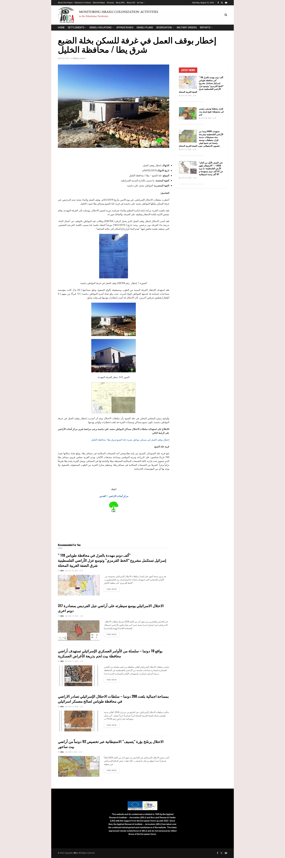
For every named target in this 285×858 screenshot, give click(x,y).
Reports (205, 27)
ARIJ (76, 853)
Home (61, 27)
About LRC (131, 2)
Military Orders (187, 27)
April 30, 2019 (63, 58)
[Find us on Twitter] (222, 2)
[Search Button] (226, 15)
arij (62, 570)
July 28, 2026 (205, 118)
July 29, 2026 (72, 570)
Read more (113, 589)
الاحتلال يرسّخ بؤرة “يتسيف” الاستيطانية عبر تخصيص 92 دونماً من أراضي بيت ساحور (111, 744)
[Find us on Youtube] (226, 2)
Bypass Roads (125, 27)
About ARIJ (120, 2)
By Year (140, 2)
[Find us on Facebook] (218, 2)
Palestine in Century (82, 2)
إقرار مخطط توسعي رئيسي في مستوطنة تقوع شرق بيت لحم (211, 111)
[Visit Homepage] (141, 15)
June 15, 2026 (72, 616)
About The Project (65, 2)
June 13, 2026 (72, 661)
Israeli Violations (100, 27)
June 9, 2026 (72, 752)
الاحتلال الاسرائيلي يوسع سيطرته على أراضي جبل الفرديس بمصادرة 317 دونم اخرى (111, 608)
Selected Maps (99, 2)
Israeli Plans (145, 27)
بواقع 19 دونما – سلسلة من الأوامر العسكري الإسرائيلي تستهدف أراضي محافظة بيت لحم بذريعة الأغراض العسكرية (110, 653)
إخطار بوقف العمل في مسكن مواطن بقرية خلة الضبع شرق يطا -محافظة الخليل (130, 439)
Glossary (110, 2)
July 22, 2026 (185, 149)
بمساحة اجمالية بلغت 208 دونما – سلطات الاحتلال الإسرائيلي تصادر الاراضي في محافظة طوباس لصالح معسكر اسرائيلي (113, 698)
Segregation (164, 27)
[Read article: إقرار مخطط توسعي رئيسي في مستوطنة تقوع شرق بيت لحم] (188, 113)
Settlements (76, 27)
